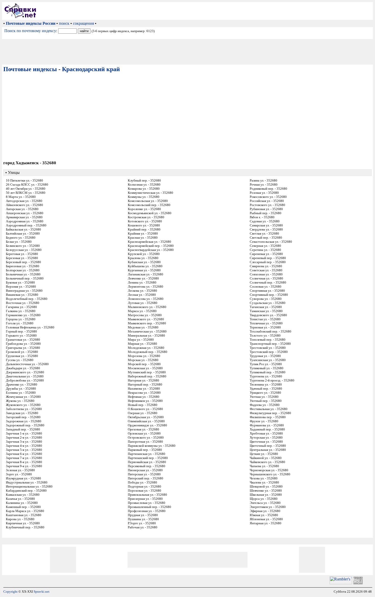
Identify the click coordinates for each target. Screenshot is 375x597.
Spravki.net (41, 591)
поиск (64, 23)
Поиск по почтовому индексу (30, 31)
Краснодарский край (91, 69)
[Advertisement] (205, 11)
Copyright (10, 591)
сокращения (83, 23)
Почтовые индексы (30, 69)
